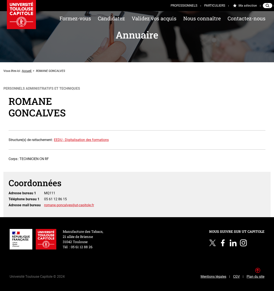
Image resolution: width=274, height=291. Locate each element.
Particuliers (214, 5)
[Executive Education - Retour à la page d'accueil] (21, 14)
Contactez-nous (246, 18)
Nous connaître (202, 18)
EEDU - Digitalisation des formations (81, 140)
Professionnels (184, 5)
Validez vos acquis (154, 18)
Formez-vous (75, 18)
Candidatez (111, 18)
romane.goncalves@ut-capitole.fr (69, 205)
